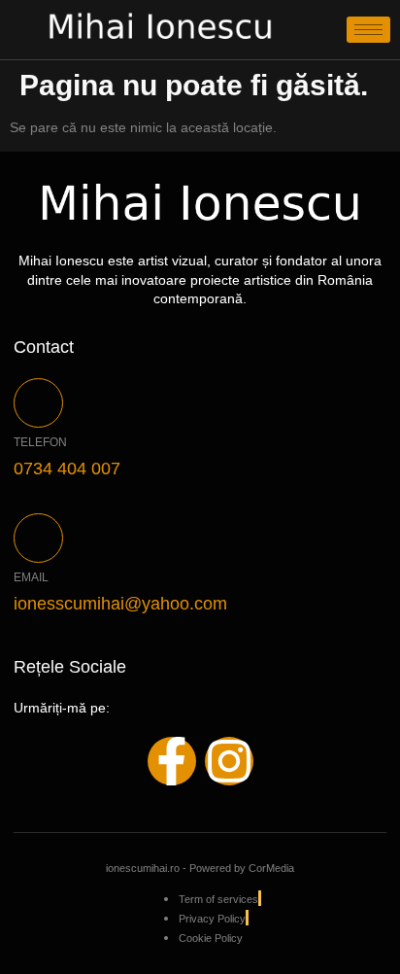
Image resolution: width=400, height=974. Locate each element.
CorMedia (271, 868)
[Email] (38, 538)
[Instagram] (229, 761)
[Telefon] (38, 403)
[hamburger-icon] (368, 30)
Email (31, 577)
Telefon (40, 442)
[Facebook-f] (172, 761)
